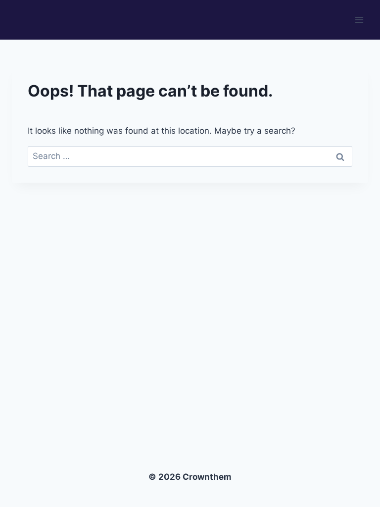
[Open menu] (359, 19)
